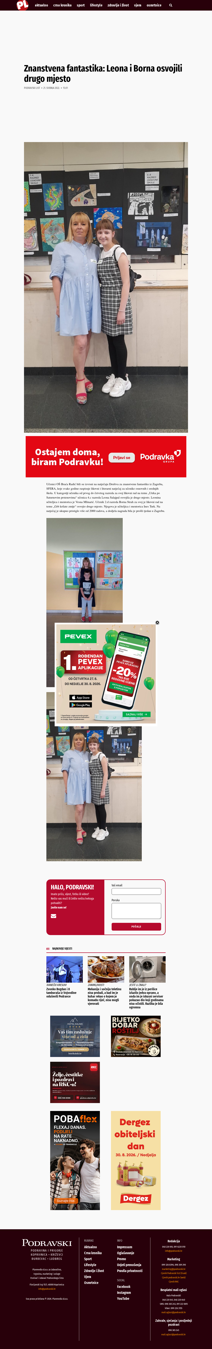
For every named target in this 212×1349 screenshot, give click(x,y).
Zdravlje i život (118, 5)
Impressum (124, 1247)
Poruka (116, 900)
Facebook (123, 1286)
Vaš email (117, 885)
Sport (81, 5)
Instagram (124, 1292)
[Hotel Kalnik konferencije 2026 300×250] (75, 1056)
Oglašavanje (125, 1253)
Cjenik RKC (174, 1281)
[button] (170, 5)
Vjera (137, 5)
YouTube (123, 1298)
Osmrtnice (154, 5)
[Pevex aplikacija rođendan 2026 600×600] (106, 722)
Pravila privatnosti (129, 1271)
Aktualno (41, 5)
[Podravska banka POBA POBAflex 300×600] (75, 1209)
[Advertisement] (106, 37)
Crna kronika (62, 5)
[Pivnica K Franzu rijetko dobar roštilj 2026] (136, 1056)
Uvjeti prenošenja (129, 1265)
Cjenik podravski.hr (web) (174, 1277)
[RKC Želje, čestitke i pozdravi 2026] (75, 1102)
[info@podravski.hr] (53, 916)
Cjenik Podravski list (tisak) (173, 1273)
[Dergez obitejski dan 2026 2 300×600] (136, 1209)
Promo (121, 1259)
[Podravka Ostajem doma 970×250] (106, 476)
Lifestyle (96, 5)
